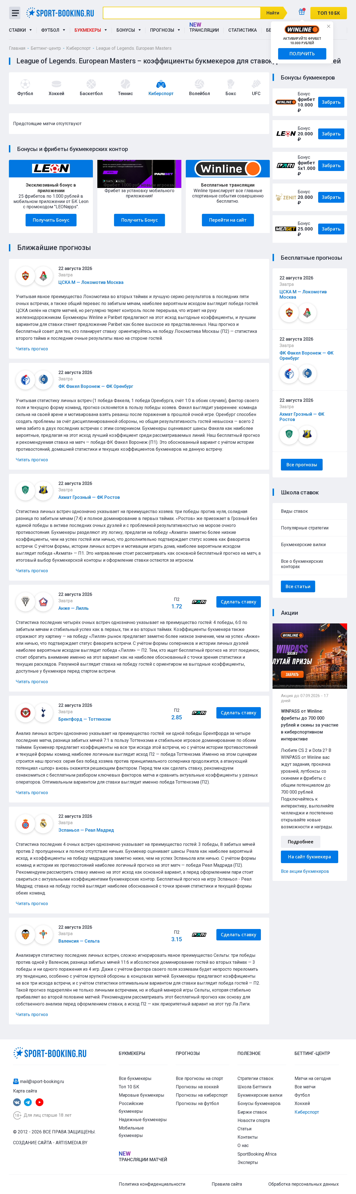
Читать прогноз (32, 348)
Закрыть (328, 26)
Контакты (248, 1137)
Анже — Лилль (73, 608)
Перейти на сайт (228, 220)
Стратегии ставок (255, 1078)
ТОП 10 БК (328, 13)
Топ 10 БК (129, 1086)
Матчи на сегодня (313, 1078)
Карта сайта (25, 1091)
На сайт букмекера (309, 857)
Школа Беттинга (254, 1086)
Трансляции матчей (143, 1159)
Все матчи (305, 1086)
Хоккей (302, 1103)
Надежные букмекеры (143, 1119)
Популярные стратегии (304, 528)
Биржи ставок (252, 1112)
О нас (243, 1145)
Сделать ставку (238, 602)
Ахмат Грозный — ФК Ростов (89, 497)
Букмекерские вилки (303, 544)
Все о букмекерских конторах (302, 564)
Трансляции (204, 30)
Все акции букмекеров (305, 871)
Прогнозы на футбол (197, 1103)
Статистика (242, 30)
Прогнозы (163, 30)
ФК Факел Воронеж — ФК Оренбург (95, 386)
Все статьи (298, 586)
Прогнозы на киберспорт (202, 1095)
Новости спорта (254, 1120)
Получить (302, 54)
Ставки (18, 30)
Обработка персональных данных (303, 1184)
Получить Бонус (51, 220)
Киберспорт (307, 1112)
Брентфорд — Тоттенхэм (84, 719)
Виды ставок (294, 511)
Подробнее (300, 842)
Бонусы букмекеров (259, 1103)
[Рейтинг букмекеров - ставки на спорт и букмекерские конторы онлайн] (62, 12)
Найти (272, 13)
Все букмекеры (135, 1078)
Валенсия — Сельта (79, 941)
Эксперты (248, 1162)
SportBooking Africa (257, 1154)
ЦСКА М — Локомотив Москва (90, 282)
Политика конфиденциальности (152, 1184)
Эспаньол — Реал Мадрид (86, 830)
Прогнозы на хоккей (197, 1086)
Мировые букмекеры (141, 1095)
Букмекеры (89, 30)
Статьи (244, 1128)
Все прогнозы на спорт (199, 1078)
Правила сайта (227, 1184)
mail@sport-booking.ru (42, 1081)
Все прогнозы (301, 465)
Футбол (51, 30)
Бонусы (127, 30)
